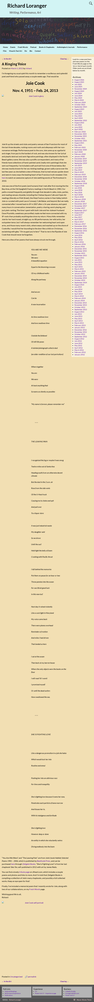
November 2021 (80, 136)
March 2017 (79, 222)
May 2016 (78, 237)
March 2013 (79, 323)
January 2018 (79, 201)
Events (12, 47)
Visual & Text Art (15, 51)
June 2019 (78, 168)
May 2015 (78, 264)
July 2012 (78, 341)
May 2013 (78, 318)
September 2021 (80, 141)
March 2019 (79, 172)
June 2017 (78, 215)
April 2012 (78, 348)
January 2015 (79, 273)
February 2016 (80, 244)
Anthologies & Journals (66, 47)
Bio (31, 51)
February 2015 (80, 271)
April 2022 (78, 129)
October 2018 (79, 181)
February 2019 (80, 174)
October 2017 (79, 208)
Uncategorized (16, 976)
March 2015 (79, 269)
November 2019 (80, 161)
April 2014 (78, 294)
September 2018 (80, 183)
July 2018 (78, 188)
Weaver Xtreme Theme (84, 1000)
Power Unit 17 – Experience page (45, 993)
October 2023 (79, 105)
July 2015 (78, 260)
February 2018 (80, 199)
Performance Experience (13, 993)
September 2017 (80, 210)
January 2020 (79, 156)
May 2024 (78, 98)
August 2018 (79, 186)
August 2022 (79, 123)
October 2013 (79, 307)
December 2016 (80, 226)
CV (36, 991)
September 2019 (80, 163)
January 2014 (79, 300)
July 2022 (78, 125)
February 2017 (80, 224)
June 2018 (78, 190)
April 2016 (78, 240)
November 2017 (80, 206)
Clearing (64, 59)
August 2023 (79, 109)
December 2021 (80, 134)
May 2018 (78, 192)
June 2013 (78, 316)
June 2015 (78, 262)
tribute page (24, 872)
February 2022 (80, 132)
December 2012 (80, 330)
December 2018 (80, 177)
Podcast (33, 47)
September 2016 (80, 231)
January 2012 (79, 355)
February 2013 (80, 325)
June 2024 (78, 96)
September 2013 (80, 309)
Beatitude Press (43, 861)
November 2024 (80, 89)
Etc (26, 51)
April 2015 (78, 267)
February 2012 (80, 352)
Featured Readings (11, 991)
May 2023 (78, 116)
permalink (32, 976)
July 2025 (78, 84)
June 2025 (78, 87)
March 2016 (79, 242)
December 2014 (80, 276)
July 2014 (78, 287)
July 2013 (78, 314)
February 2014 (80, 298)
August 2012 (79, 339)
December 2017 (80, 204)
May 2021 (78, 145)
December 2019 (80, 159)
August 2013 (79, 312)
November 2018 (80, 179)
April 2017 (78, 219)
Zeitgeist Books (28, 864)
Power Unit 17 (70, 995)
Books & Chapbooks (46, 47)
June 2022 (78, 127)
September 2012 (80, 337)
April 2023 (78, 118)
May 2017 (78, 217)
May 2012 (78, 345)
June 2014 (78, 289)
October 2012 (79, 334)
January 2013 (79, 327)
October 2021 (79, 138)
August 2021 (79, 143)
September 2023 (80, 107)
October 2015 (79, 253)
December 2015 (80, 249)
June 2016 (78, 235)
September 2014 (80, 282)
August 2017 (79, 213)
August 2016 (79, 233)
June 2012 (78, 343)
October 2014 (79, 280)
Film (4, 51)
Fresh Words (23, 47)
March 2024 (79, 100)
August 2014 (79, 285)
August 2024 (79, 91)
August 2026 (79, 80)
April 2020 (78, 152)
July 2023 (78, 111)
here (4, 178)
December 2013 (80, 303)
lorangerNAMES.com (72, 993)
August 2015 (79, 258)
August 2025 (79, 82)
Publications (9, 995)
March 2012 (79, 350)
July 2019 (78, 165)
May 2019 (78, 170)
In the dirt (6, 59)
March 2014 (79, 296)
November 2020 (80, 150)
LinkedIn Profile (70, 991)
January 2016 (79, 246)
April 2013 (78, 321)
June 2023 (78, 114)
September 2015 (80, 255)
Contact (38, 51)
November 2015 (80, 251)
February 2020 (80, 154)
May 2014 (78, 291)
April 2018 (78, 195)
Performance (82, 47)
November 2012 (80, 332)
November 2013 (80, 305)
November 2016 (80, 228)
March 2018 (79, 197)
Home (5, 47)
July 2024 (78, 93)
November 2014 (80, 278)
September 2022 (80, 120)
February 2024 (80, 102)
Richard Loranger (27, 6)
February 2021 (80, 147)
